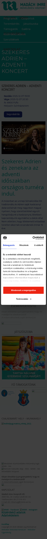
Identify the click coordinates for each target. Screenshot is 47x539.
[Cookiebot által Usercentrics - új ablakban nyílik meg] (33, 238)
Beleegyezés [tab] (9, 245)
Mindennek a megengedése (23, 290)
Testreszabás (22, 299)
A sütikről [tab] (38, 245)
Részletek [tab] (23, 245)
